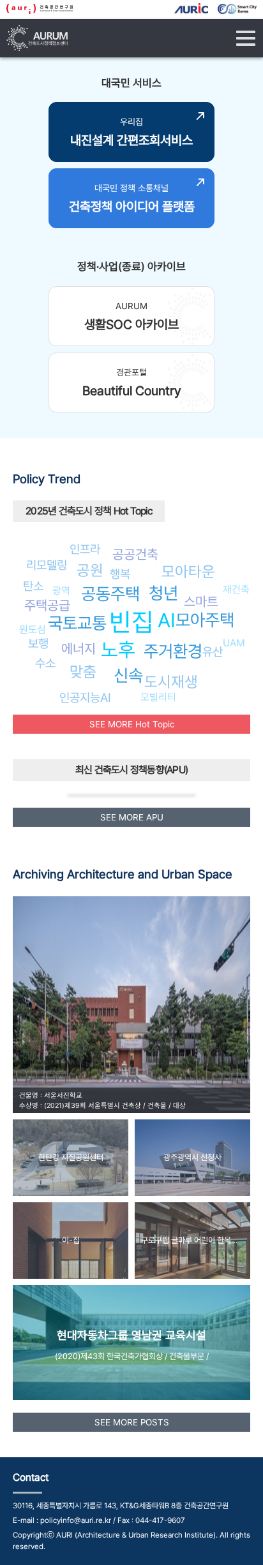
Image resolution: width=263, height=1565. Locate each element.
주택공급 (47, 605)
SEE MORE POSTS (131, 1422)
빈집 (131, 622)
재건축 (236, 589)
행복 (120, 574)
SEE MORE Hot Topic (131, 724)
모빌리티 (158, 697)
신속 (128, 675)
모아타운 (188, 571)
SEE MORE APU (131, 817)
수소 (45, 663)
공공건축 (135, 554)
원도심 (32, 629)
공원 (90, 570)
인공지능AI (85, 697)
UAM (234, 643)
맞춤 (83, 671)
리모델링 (46, 565)
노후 (118, 649)
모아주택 (205, 620)
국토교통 (77, 623)
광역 (61, 591)
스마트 (201, 601)
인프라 (85, 549)
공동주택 (110, 594)
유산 (212, 651)
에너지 (78, 649)
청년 (163, 593)
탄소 (33, 586)
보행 (38, 643)
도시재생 (171, 682)
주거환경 (173, 651)
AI (167, 620)
